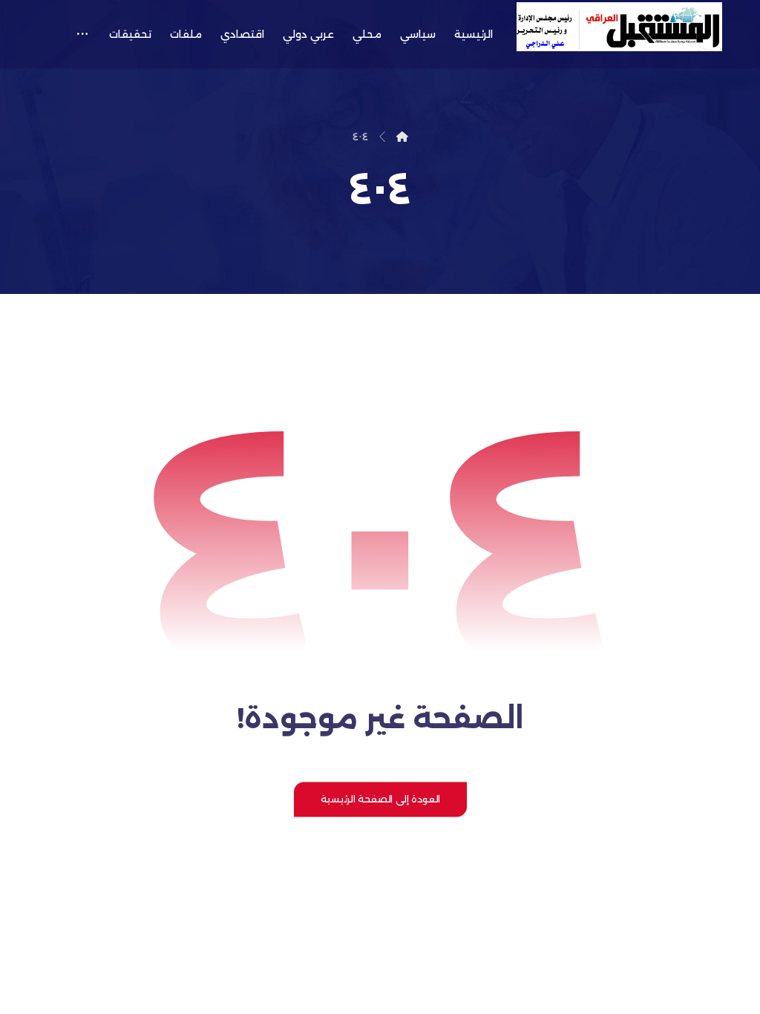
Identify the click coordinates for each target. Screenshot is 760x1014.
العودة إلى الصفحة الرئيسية (379, 799)
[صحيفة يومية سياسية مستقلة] (619, 26)
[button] (82, 34)
